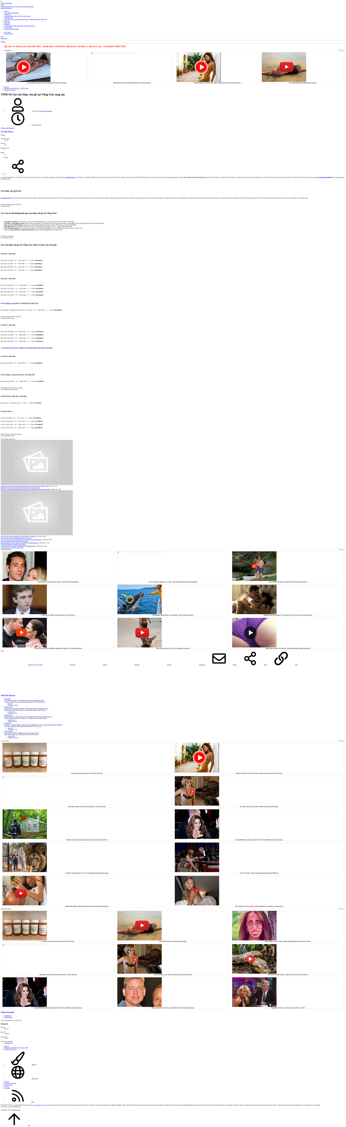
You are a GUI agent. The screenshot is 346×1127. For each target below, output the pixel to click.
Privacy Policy (8, 1085)
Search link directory (34, 19)
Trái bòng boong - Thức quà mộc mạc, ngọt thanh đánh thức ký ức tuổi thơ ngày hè (28, 716)
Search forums (15, 13)
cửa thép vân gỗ (10, 303)
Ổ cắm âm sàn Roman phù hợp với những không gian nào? (17, 486)
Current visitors (8, 26)
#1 (5, 174)
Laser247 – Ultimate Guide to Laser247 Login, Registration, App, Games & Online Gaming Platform (33, 725)
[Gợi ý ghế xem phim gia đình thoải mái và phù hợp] (16, 538)
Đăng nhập (4, 38)
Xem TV (6, 21)
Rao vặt (6, 11)
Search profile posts (29, 26)
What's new (7, 14)
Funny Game (8, 27)
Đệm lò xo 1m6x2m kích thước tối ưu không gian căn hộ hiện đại (19, 489)
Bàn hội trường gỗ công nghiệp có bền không (14, 543)
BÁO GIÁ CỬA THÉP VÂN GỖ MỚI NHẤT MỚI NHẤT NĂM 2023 (31, 348)
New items (7, 19)
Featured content (9, 16)
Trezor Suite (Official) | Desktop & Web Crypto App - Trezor (21, 733)
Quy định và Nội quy (10, 1083)
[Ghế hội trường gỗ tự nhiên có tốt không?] (13, 544)
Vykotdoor (32, 536)
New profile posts (26, 16)
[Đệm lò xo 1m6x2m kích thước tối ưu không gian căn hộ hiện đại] (20, 487)
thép (8, 375)
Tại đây (318, 1105)
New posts (7, 13)
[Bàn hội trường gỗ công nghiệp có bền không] (14, 541)
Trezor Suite (11, 736)
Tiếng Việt (34, 1078)
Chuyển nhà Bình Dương (11, 29)
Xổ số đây (7, 22)
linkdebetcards (8, 1017)
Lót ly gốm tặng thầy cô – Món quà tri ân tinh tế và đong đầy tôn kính (24, 700)
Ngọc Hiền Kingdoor (46, 111)
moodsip (10, 703)
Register (3, 41)
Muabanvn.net (16, 1110)
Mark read (44, 19)
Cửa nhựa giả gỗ (322, 177)
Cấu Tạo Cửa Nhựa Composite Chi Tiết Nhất (14, 536)
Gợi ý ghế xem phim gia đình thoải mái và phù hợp (15, 539)
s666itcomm (7, 1015)
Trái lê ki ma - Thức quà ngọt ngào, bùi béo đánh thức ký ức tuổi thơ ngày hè (26, 708)
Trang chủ (7, 1088)
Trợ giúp (6, 1086)
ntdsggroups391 (36, 539)
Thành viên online (7, 1012)
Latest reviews (24, 19)
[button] (2, 5)
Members (7, 24)
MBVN (33, 1064)
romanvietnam (41, 486)
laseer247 (10, 728)
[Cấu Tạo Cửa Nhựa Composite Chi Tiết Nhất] (37, 535)
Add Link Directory (8, 695)
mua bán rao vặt (40, 1105)
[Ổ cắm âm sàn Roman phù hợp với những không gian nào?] (37, 484)
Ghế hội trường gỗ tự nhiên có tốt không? (12, 546)
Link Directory (8, 17)
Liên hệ (6, 1081)
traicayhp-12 (11, 712)
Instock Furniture (45, 489)
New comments (15, 19)
